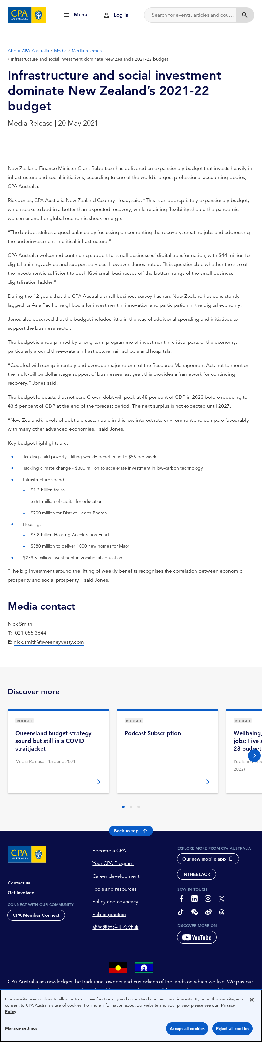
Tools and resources (114, 888)
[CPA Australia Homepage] (27, 15)
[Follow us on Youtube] (196, 937)
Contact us (19, 883)
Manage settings (21, 1028)
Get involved (21, 893)
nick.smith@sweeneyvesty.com (49, 642)
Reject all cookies (232, 1028)
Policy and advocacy (115, 901)
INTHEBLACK (196, 874)
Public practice (109, 914)
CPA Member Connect (36, 915)
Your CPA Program (113, 863)
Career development (115, 876)
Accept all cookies (187, 1028)
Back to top (126, 831)
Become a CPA (109, 850)
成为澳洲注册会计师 (115, 927)
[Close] (252, 1000)
